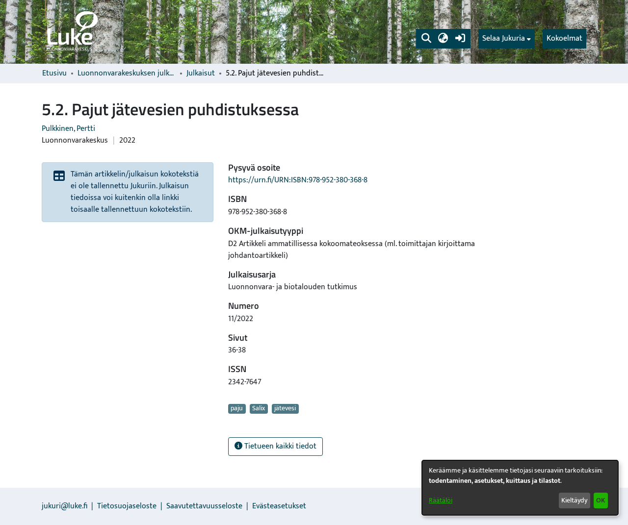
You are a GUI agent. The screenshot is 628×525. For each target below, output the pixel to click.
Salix (258, 409)
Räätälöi (440, 500)
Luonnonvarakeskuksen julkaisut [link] (127, 73)
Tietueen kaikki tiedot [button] (279, 446)
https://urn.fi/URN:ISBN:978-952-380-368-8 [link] (297, 180)
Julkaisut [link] (200, 73)
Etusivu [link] (54, 73)
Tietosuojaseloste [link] (127, 506)
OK (600, 500)
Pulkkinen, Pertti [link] (68, 128)
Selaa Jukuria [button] (503, 39)
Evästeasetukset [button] (279, 506)
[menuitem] (506, 39)
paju (237, 409)
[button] (426, 39)
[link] (72, 32)
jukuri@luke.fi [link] (64, 506)
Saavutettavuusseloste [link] (204, 506)
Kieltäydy (574, 500)
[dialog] (520, 487)
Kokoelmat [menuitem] (564, 38)
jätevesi (285, 409)
